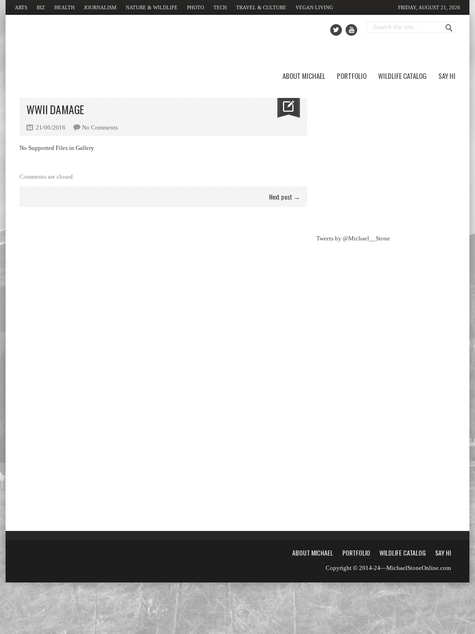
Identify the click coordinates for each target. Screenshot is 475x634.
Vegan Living (314, 7)
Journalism (100, 7)
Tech (220, 7)
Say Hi (447, 76)
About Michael (303, 76)
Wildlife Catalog (402, 76)
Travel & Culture (261, 7)
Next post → (284, 196)
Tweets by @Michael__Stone (353, 238)
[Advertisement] (386, 156)
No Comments (100, 127)
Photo (195, 7)
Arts (21, 7)
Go (449, 28)
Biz (41, 7)
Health (64, 7)
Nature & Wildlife (152, 7)
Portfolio (351, 76)
